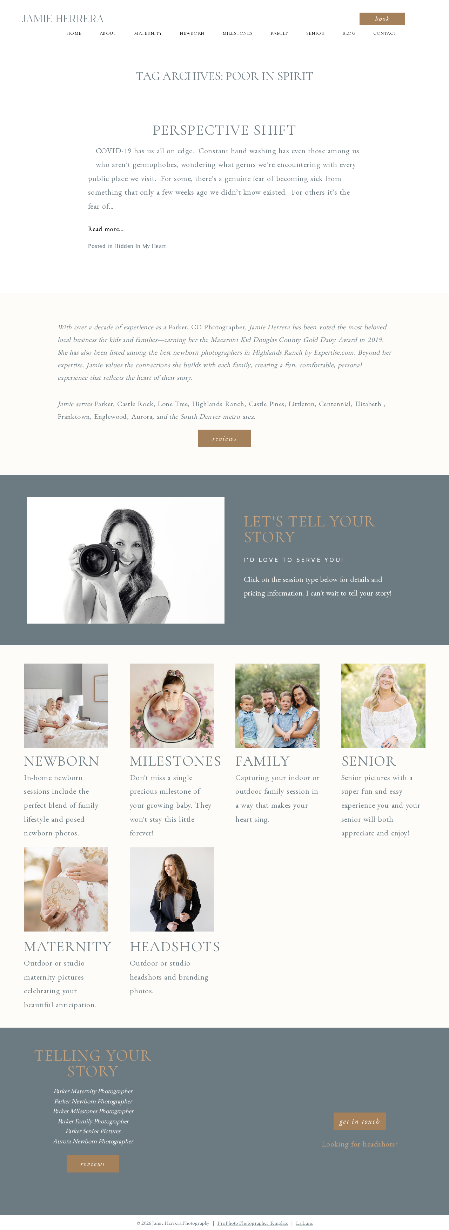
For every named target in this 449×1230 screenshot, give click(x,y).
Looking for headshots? (360, 1144)
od (123, 416)
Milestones (237, 33)
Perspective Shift (225, 130)
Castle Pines (266, 403)
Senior (315, 33)
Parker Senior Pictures (92, 1131)
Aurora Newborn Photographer (93, 1141)
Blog (348, 33)
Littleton (301, 403)
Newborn (192, 33)
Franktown (74, 416)
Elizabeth (368, 403)
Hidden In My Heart (140, 246)
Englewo (106, 416)
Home (74, 33)
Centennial (335, 403)
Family (279, 33)
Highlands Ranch (218, 403)
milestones (176, 761)
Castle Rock (135, 403)
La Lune (304, 1222)
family (262, 761)
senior (368, 761)
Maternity (148, 33)
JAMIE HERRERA (62, 19)
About (108, 33)
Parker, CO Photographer (206, 326)
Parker (103, 403)
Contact (384, 33)
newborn (62, 761)
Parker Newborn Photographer (93, 1101)
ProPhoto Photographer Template (252, 1222)
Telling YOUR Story (93, 1063)
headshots (175, 946)
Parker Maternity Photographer (92, 1091)
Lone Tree (173, 403)
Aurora (141, 416)
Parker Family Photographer (93, 1121)
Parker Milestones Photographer (93, 1111)
